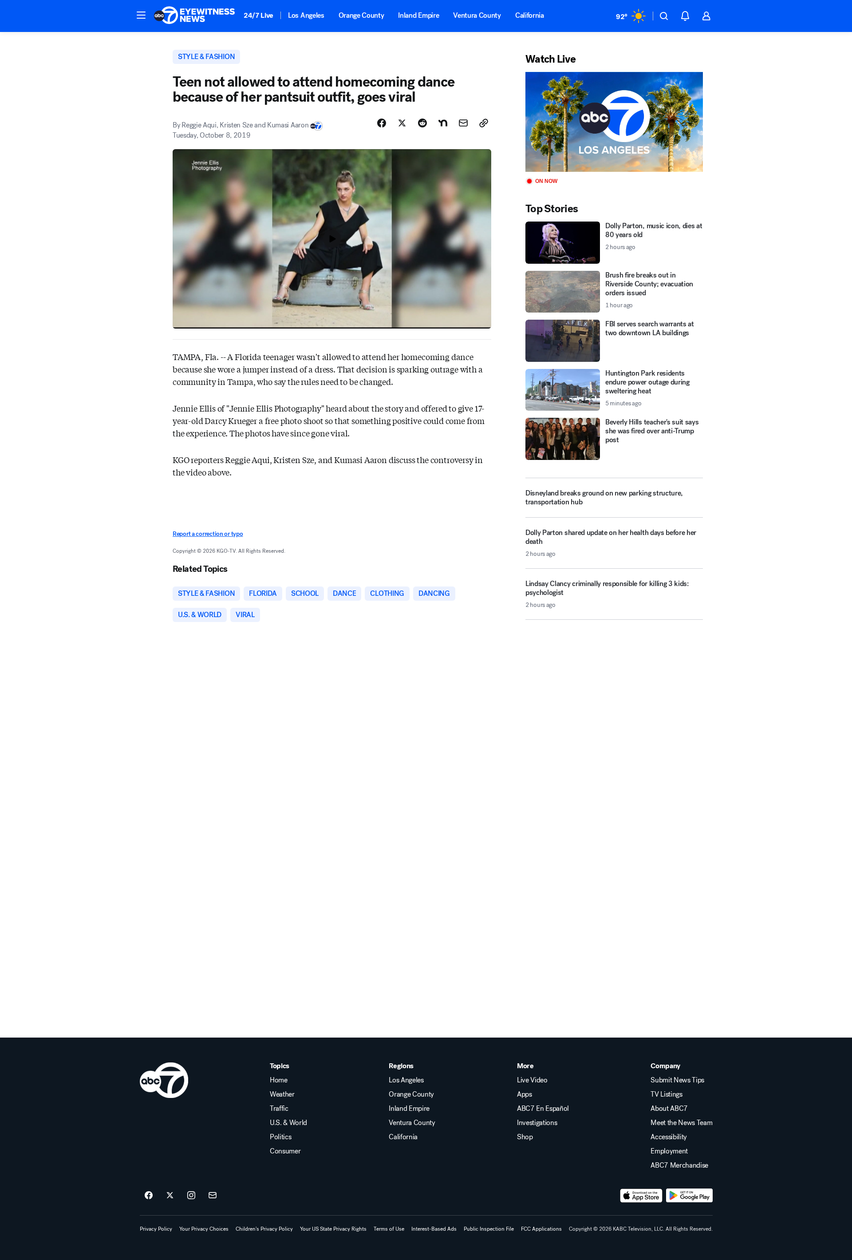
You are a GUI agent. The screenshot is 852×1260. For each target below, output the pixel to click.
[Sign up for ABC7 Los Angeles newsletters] (212, 1196)
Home (279, 1080)
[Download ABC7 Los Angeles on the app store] (641, 1196)
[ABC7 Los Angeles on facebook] (149, 1196)
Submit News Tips (677, 1080)
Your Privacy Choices (204, 1229)
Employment (669, 1151)
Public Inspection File (489, 1229)
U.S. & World (288, 1122)
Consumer (285, 1151)
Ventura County (477, 15)
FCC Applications (541, 1229)
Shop (525, 1137)
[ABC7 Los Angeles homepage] (194, 16)
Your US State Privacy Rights (333, 1229)
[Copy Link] (483, 123)
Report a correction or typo (208, 534)
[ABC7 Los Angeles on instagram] (191, 1196)
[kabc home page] (164, 1080)
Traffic (279, 1108)
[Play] (614, 122)
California (529, 15)
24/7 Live (258, 15)
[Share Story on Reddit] (422, 123)
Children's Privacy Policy (264, 1229)
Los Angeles (306, 15)
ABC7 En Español (543, 1108)
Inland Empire (418, 15)
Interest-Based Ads (434, 1229)
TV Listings (666, 1094)
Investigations (537, 1122)
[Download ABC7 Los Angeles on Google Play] (689, 1196)
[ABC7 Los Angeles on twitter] (170, 1196)
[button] (141, 15)
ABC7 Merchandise (679, 1165)
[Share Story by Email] (463, 123)
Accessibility (669, 1137)
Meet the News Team (681, 1122)
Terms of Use (389, 1229)
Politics (280, 1137)
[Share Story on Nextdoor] (442, 123)
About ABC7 (669, 1108)
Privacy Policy (156, 1229)
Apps (524, 1094)
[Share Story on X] (402, 123)
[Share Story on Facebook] (381, 123)
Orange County (361, 15)
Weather (282, 1094)
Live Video (532, 1080)
